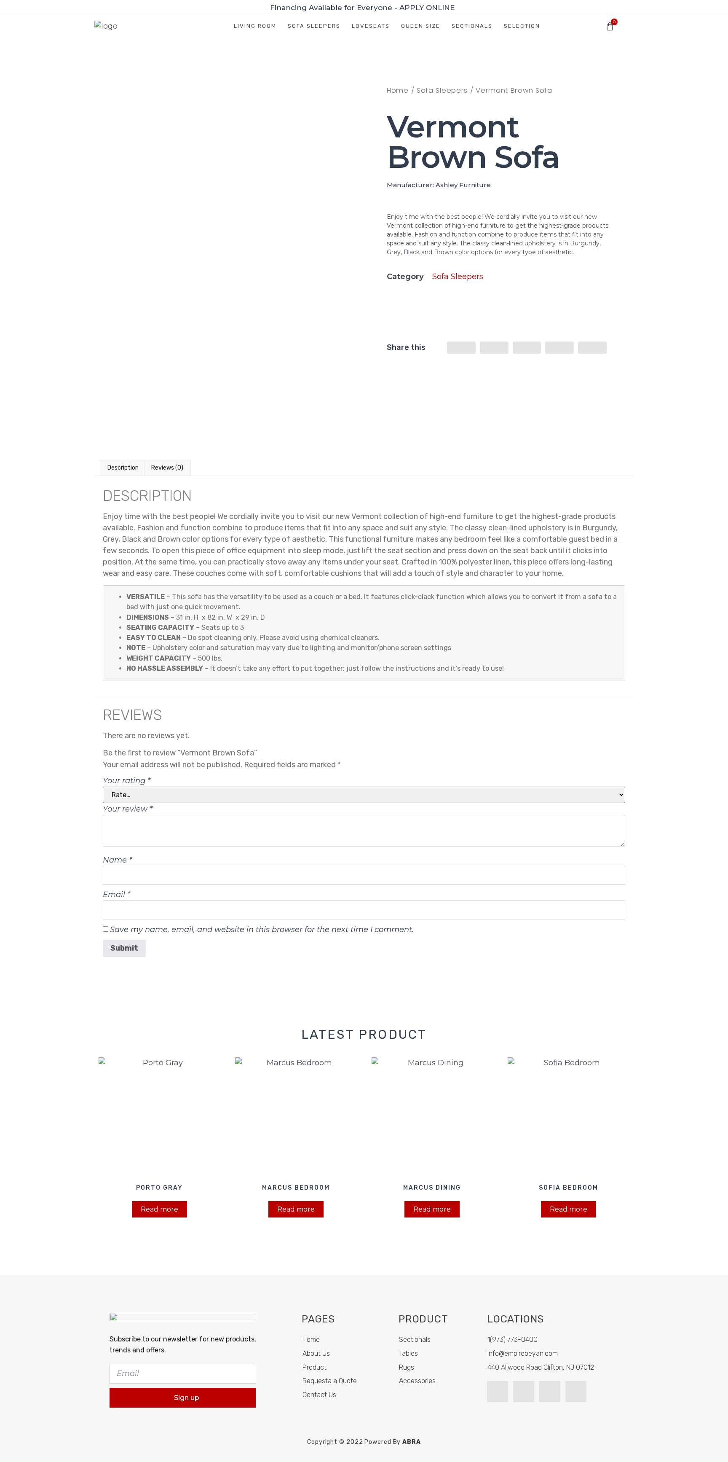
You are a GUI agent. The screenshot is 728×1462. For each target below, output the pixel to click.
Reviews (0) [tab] (167, 467)
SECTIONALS (472, 26)
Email (116, 894)
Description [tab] (123, 467)
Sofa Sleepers (442, 90)
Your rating (126, 780)
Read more (159, 1209)
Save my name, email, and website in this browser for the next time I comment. (262, 929)
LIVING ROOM (255, 26)
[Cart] (609, 26)
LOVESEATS (371, 26)
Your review (128, 809)
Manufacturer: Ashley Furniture (439, 185)
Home (398, 90)
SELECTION (522, 26)
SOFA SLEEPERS (314, 26)
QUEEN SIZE (420, 26)
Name (117, 860)
